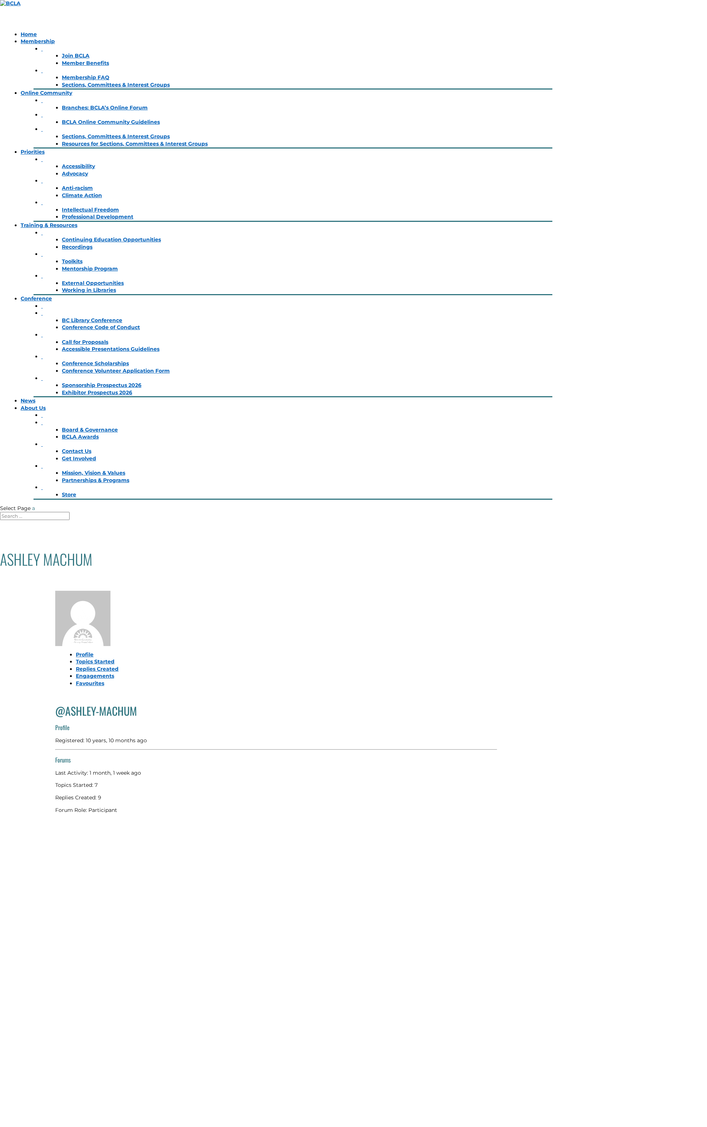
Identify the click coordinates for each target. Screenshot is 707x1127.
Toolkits (72, 261)
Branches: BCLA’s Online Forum (105, 107)
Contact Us (76, 451)
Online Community (46, 93)
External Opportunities (93, 283)
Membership (38, 41)
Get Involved (79, 458)
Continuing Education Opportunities (111, 239)
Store (69, 494)
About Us (33, 408)
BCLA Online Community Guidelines (111, 122)
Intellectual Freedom (90, 209)
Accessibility (78, 166)
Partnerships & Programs (95, 480)
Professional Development (97, 216)
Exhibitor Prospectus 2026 (97, 392)
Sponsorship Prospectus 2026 (101, 385)
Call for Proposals (85, 342)
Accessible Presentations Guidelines (110, 349)
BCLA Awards (80, 436)
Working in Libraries (89, 290)
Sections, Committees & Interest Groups (116, 84)
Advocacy (75, 173)
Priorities (33, 152)
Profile (85, 654)
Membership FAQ (85, 77)
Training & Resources (49, 225)
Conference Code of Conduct (101, 327)
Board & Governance (90, 429)
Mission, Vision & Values (93, 473)
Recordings (77, 247)
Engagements (95, 676)
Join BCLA (75, 55)
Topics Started (95, 661)
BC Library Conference (92, 320)
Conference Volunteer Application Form (116, 370)
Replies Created (97, 669)
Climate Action (82, 195)
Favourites (90, 683)
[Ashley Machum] (276, 618)
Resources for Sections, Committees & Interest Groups (135, 143)
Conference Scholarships (95, 363)
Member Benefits (85, 63)
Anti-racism (77, 188)
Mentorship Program (90, 268)
